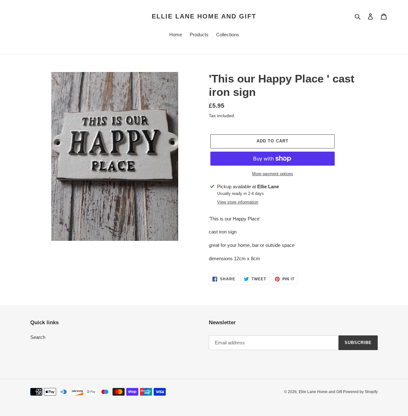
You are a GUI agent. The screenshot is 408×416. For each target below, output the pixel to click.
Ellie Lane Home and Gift (204, 16)
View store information (237, 202)
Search (37, 337)
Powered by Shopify (360, 392)
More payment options (272, 173)
